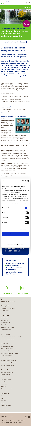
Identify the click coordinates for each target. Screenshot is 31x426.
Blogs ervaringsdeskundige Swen (9, 353)
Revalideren (4, 343)
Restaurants (4, 386)
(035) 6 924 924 (8, 293)
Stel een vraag (23, 293)
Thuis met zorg (5, 315)
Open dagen (4, 381)
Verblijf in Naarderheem (7, 348)
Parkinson (3, 400)
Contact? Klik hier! (26, 24)
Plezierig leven (5, 306)
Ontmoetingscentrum (6, 329)
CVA (2, 398)
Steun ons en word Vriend (7, 339)
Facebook (26, 417)
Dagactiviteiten (4, 324)
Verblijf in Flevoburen (6, 358)
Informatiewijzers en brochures (8, 362)
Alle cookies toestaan (15, 234)
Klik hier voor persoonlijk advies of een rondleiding (14, 248)
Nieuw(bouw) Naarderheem (8, 351)
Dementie (3, 377)
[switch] (27, 213)
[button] (26, 2)
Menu (26, 7)
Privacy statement (10, 420)
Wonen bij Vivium (6, 369)
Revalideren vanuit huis (7, 346)
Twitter (29, 417)
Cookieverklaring (21, 420)
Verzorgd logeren (5, 334)
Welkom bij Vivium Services (8, 308)
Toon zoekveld (29, 3)
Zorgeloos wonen (5, 374)
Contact (3, 420)
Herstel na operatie (6, 405)
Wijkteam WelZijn (5, 322)
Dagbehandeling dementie (7, 327)
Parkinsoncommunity (6, 379)
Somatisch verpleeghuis (7, 372)
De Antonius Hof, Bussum (16, 42)
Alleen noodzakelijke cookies (15, 244)
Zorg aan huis (4, 320)
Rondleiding (4, 384)
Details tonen (22, 229)
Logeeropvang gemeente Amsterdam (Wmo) (12, 336)
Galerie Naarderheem (6, 355)
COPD (2, 403)
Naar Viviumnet (5, 422)
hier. (2, 112)
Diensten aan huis (5, 310)
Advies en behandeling (6, 332)
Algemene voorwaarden (16, 422)
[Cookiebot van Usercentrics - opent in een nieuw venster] (22, 181)
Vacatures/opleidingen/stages (8, 360)
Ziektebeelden (5, 393)
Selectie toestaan (15, 239)
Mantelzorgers (4, 317)
